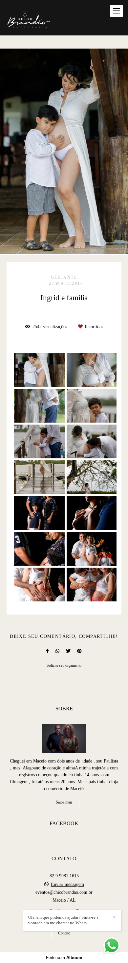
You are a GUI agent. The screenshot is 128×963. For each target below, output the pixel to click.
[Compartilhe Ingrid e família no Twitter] (68, 651)
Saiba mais (64, 802)
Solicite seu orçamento (64, 665)
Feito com (64, 957)
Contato (64, 933)
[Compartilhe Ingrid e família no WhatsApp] (57, 651)
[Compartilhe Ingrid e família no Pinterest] (79, 651)
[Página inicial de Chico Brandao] (28, 18)
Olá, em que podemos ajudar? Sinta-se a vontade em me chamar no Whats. (63, 920)
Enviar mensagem (67, 884)
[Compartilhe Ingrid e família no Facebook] (47, 651)
